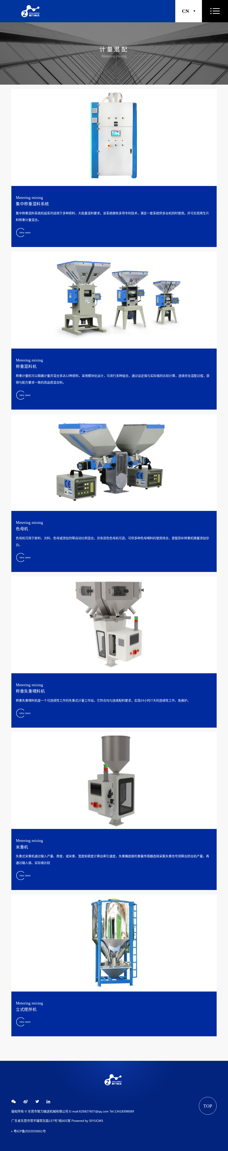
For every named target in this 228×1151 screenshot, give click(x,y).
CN (185, 11)
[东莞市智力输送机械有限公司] (31, 11)
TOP (207, 1106)
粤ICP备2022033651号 (30, 1131)
